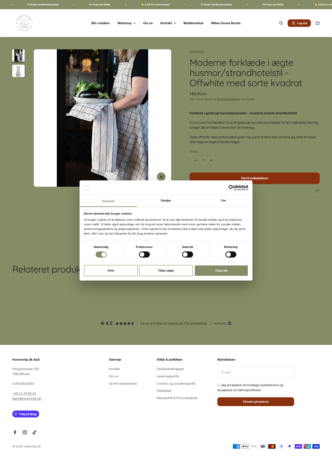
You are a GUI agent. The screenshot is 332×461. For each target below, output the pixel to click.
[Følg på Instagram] (24, 432)
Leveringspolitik (168, 376)
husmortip (197, 52)
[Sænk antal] (195, 160)
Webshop (124, 23)
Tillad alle (221, 270)
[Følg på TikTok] (34, 432)
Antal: (194, 151)
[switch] (144, 254)
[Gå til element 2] (18, 71)
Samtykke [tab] (108, 201)
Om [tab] (223, 200)
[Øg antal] (211, 160)
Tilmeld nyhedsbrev (256, 401)
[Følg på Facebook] (14, 432)
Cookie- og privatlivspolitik (176, 383)
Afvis (110, 270)
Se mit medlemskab (123, 383)
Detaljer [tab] (166, 200)
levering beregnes (228, 99)
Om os (148, 23)
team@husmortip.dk (26, 398)
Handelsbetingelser (170, 369)
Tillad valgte (166, 270)
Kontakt (166, 23)
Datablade (164, 390)
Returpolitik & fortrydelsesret (177, 398)
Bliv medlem (100, 23)
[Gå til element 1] (18, 56)
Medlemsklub (193, 23)
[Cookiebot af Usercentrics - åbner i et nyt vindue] (231, 188)
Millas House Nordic (226, 23)
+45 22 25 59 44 (24, 393)
